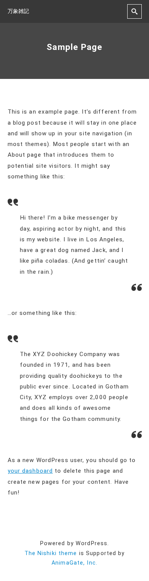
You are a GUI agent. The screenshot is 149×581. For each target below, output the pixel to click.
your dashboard (30, 470)
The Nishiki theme (50, 553)
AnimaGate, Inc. (74, 563)
